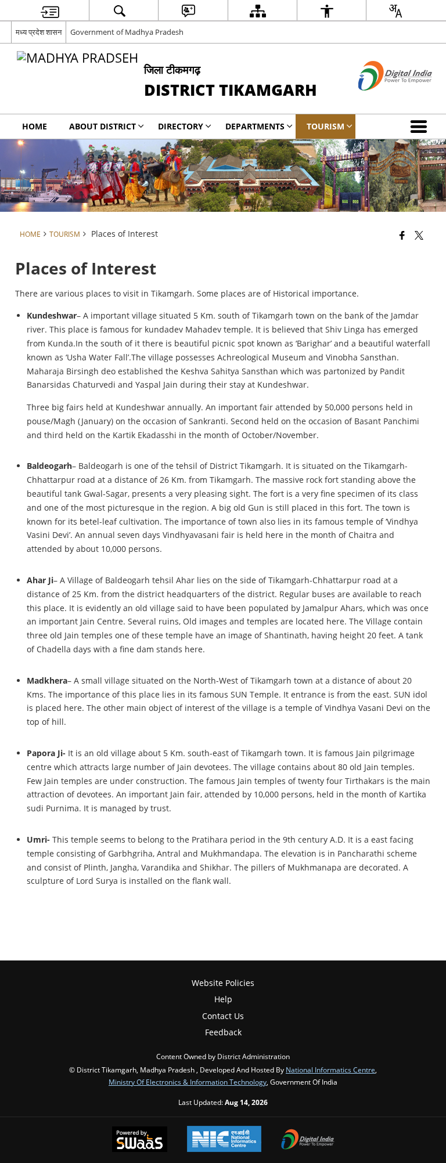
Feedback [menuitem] (223, 1032)
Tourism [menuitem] (325, 126)
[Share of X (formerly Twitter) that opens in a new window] (419, 235)
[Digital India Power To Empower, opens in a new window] (307, 1140)
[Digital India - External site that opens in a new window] (380, 100)
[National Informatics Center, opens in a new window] (224, 1140)
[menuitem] (50, 10)
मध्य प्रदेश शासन (39, 32)
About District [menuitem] (102, 126)
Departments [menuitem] (255, 126)
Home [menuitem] (34, 126)
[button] (421, 126)
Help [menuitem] (223, 999)
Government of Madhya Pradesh (127, 32)
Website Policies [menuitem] (223, 982)
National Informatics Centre (330, 1069)
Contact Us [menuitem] (223, 1015)
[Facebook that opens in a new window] (402, 235)
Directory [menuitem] (180, 126)
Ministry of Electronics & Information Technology (188, 1081)
